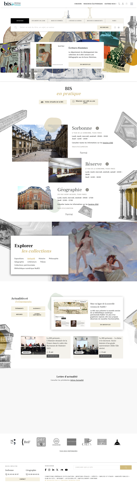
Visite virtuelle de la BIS (54, 102)
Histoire (42, 259)
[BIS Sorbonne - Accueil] (12, 4)
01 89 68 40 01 (33, 474)
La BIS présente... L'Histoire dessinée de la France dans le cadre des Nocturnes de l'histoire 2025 (57, 343)
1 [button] (63, 75)
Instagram (49, 469)
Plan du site (50, 478)
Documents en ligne (38, 20)
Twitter (57, 469)
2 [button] (65, 75)
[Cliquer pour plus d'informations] (83, 155)
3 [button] (67, 75)
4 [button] (68, 75)
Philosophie (53, 259)
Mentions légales (83, 476)
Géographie (19, 262)
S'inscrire (78, 4)
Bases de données (57, 20)
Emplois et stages (106, 476)
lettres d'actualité (77, 380)
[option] (67, 55)
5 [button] (70, 75)
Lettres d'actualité (37, 314)
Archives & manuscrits (95, 20)
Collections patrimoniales (24, 265)
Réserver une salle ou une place (85, 102)
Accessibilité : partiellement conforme (81, 478)
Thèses (43, 262)
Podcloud (61, 469)
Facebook (45, 469)
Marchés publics (122, 476)
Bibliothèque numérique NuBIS (27, 268)
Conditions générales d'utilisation (59, 476)
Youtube (66, 469)
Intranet (60, 478)
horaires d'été (108, 143)
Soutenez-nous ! (110, 4)
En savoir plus (85, 64)
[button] (119, 4)
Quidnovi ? (37, 308)
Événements (19, 308)
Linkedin (53, 469)
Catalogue (19, 20)
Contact (23, 479)
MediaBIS (19, 314)
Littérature (31, 262)
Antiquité (31, 259)
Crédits (95, 476)
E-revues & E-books (75, 20)
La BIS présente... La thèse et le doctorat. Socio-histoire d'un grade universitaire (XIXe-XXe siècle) (110, 343)
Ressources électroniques (93, 4)
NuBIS (114, 20)
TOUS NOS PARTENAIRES (68, 451)
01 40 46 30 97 (13, 474)
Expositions (19, 259)
